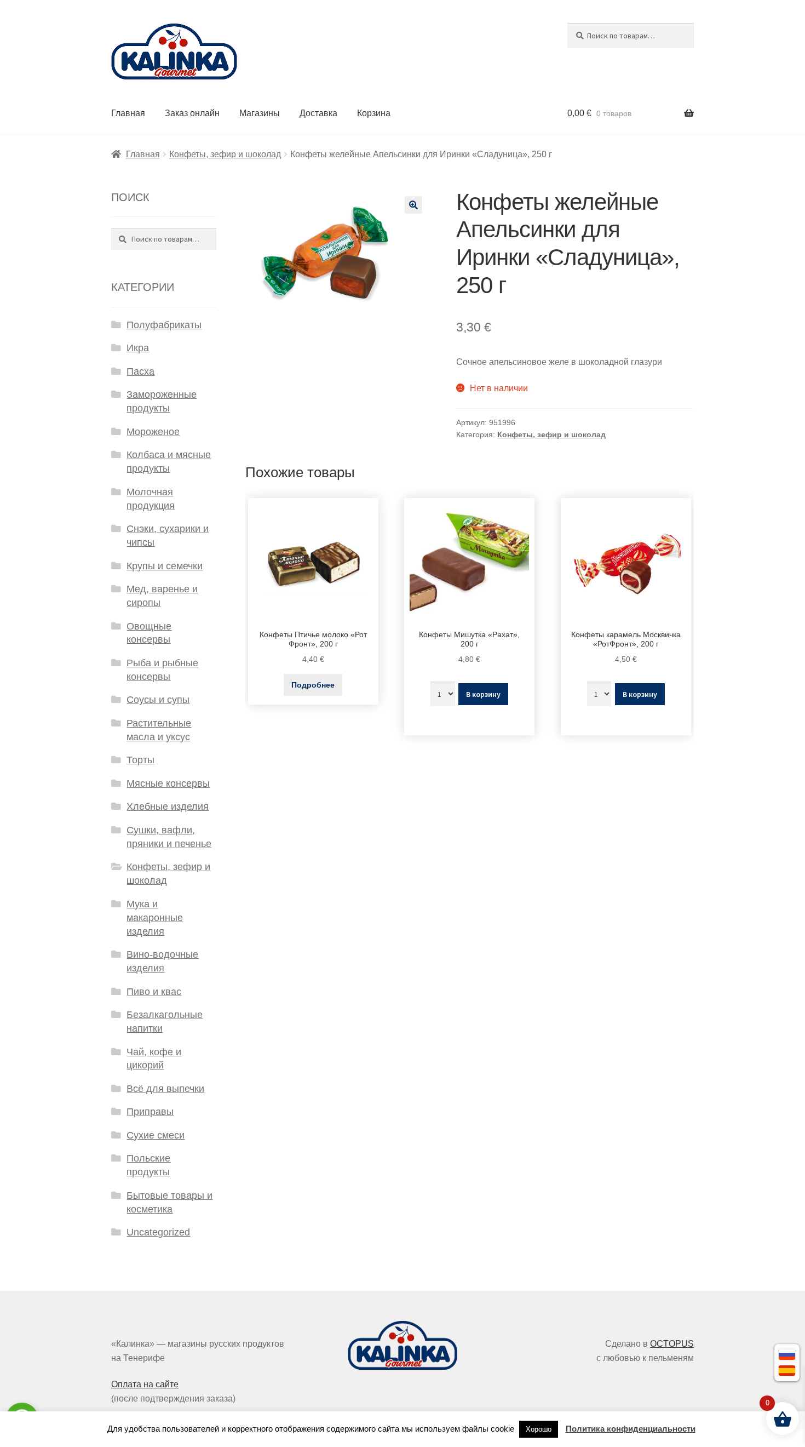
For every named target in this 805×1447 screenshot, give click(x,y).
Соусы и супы (158, 699)
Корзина (373, 113)
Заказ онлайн (192, 113)
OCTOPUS (672, 1343)
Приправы (150, 1111)
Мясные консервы (168, 783)
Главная (128, 113)
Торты (140, 759)
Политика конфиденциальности (630, 1428)
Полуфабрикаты (164, 324)
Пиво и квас (154, 991)
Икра (138, 347)
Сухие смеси (156, 1135)
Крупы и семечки (165, 566)
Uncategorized (158, 1232)
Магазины (259, 113)
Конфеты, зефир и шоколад (225, 154)
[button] (413, 205)
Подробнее (313, 684)
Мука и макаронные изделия (155, 918)
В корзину (483, 694)
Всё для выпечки (165, 1088)
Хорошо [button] (538, 1429)
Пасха (140, 371)
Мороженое (153, 431)
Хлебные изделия (168, 806)
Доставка (318, 113)
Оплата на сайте (145, 1384)
